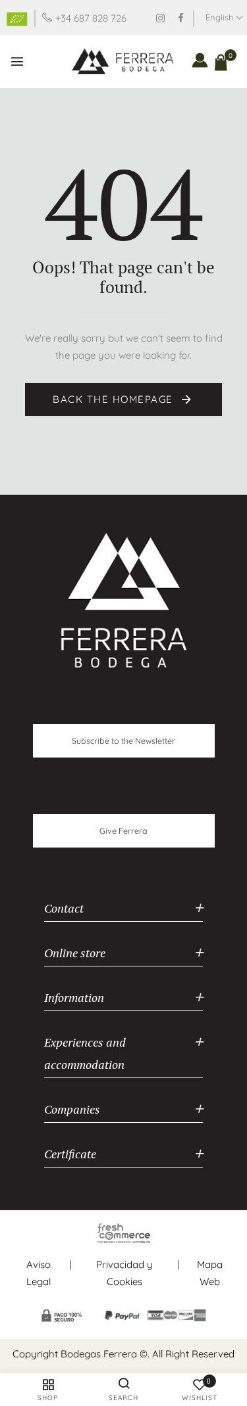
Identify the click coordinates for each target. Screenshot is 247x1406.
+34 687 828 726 (90, 18)
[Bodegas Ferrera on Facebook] (181, 18)
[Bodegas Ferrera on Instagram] (160, 18)
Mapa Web (210, 1273)
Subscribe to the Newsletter (123, 740)
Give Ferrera (123, 830)
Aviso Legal (38, 1273)
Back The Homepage (115, 399)
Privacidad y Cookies (124, 1273)
